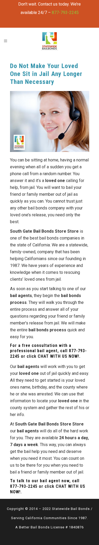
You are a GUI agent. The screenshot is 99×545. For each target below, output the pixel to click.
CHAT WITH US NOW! (58, 356)
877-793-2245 (65, 12)
